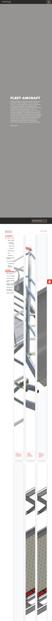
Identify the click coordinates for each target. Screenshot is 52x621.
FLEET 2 (16, 125)
